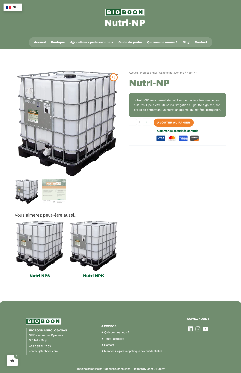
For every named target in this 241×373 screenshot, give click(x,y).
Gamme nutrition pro (171, 72)
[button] (114, 77)
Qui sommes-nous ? (162, 42)
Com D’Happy (156, 368)
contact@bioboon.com (43, 351)
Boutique (58, 42)
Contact (201, 42)
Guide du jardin (130, 42)
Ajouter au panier (173, 122)
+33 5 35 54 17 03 (40, 346)
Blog (186, 42)
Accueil (40, 42)
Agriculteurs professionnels (91, 42)
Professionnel (148, 72)
